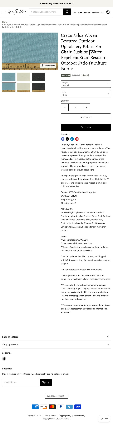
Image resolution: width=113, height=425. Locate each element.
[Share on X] (67, 139)
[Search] (67, 12)
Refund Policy (79, 415)
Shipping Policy (65, 415)
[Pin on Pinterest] (77, 139)
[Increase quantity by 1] (86, 107)
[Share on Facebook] (62, 139)
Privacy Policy (49, 415)
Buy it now (86, 127)
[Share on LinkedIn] (72, 139)
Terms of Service (34, 415)
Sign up (45, 382)
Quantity (65, 101)
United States (55, 396)
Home (5, 22)
